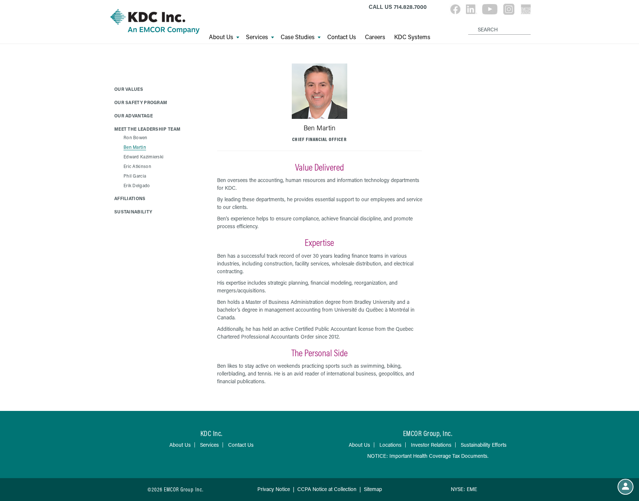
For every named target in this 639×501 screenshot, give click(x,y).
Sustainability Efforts (484, 444)
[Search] (469, 23)
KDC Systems (412, 37)
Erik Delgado (137, 185)
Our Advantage (133, 116)
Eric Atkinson (137, 166)
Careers (375, 37)
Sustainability (133, 212)
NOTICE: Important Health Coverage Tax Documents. (427, 455)
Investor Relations (431, 444)
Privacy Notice (273, 489)
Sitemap (373, 489)
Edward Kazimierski (143, 156)
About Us (221, 37)
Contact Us (341, 37)
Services (257, 37)
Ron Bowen (136, 137)
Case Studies (298, 37)
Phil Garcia (135, 176)
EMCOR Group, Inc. (428, 433)
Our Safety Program (140, 102)
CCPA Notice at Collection (326, 489)
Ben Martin (135, 147)
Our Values (128, 89)
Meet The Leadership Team (147, 129)
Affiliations (130, 198)
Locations (390, 444)
